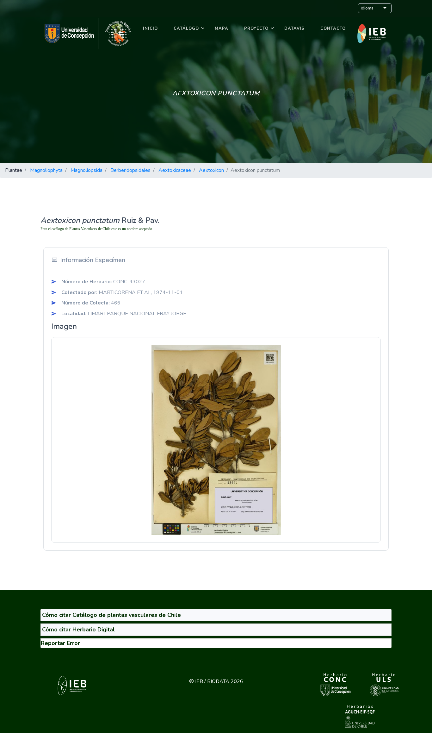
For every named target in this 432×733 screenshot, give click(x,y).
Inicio (150, 28)
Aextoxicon (211, 170)
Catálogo (186, 28)
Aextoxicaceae (174, 170)
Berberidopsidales (130, 170)
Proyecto (256, 28)
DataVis (294, 28)
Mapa (221, 28)
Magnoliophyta (46, 170)
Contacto (333, 28)
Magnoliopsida (86, 170)
